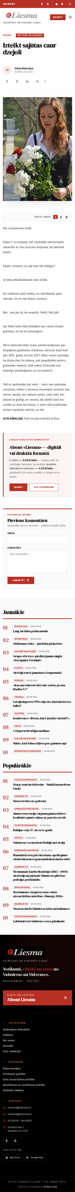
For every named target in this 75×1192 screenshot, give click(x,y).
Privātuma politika (14, 1074)
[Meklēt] (69, 4)
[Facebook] (42, 4)
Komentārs (14, 548)
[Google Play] (62, 4)
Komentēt (19, 580)
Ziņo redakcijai (12, 1051)
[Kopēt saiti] (45, 81)
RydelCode (50, 1187)
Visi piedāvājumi (44, 487)
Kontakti (8, 1045)
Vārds (11, 533)
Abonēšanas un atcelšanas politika (24, 1085)
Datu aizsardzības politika (19, 1079)
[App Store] (56, 4)
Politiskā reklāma (13, 1090)
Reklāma (8, 1035)
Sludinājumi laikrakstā (16, 1029)
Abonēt (58, 17)
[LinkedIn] (27, 81)
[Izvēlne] (70, 17)
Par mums (9, 1040)
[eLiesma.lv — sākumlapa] (22, 15)
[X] (48, 4)
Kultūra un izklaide (30, 35)
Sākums (7, 35)
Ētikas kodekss (12, 1068)
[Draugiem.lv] (37, 81)
